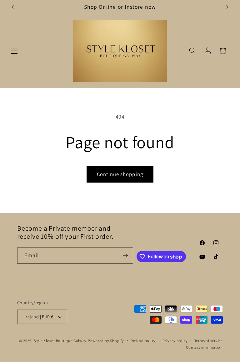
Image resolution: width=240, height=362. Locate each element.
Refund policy (143, 340)
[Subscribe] (125, 255)
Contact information (204, 347)
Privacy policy (175, 340)
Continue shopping (120, 174)
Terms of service (208, 340)
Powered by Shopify (106, 340)
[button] (14, 50)
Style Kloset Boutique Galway (60, 340)
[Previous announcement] (13, 7)
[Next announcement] (227, 7)
